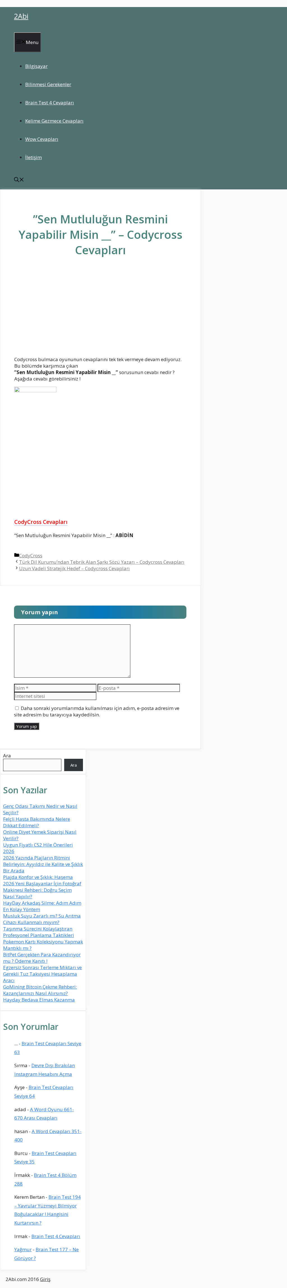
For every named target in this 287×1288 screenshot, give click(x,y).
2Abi (21, 16)
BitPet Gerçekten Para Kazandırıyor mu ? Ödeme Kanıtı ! (42, 957)
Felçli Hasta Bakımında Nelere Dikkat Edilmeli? (36, 822)
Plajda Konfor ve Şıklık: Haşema (38, 877)
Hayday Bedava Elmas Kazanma (39, 999)
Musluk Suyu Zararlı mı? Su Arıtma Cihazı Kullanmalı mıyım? (42, 919)
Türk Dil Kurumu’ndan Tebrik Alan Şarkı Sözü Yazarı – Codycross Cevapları (101, 562)
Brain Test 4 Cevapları (49, 102)
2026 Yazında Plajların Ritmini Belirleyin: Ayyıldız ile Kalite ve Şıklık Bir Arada (43, 864)
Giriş (45, 1279)
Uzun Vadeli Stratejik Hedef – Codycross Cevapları (74, 568)
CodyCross (30, 555)
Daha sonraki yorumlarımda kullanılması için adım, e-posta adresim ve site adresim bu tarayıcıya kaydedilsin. (96, 711)
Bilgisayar (36, 66)
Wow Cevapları (41, 139)
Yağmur (23, 1249)
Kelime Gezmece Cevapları (54, 121)
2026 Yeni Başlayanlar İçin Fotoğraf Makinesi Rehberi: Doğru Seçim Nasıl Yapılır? (42, 890)
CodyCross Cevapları (41, 522)
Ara (7, 755)
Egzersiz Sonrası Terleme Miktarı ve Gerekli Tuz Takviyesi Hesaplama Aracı (42, 974)
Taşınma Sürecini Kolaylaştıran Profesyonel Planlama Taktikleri (38, 931)
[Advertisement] (100, 310)
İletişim (33, 157)
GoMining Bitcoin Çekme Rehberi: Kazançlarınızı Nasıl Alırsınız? (40, 990)
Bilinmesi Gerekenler (48, 84)
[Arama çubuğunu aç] (19, 180)
